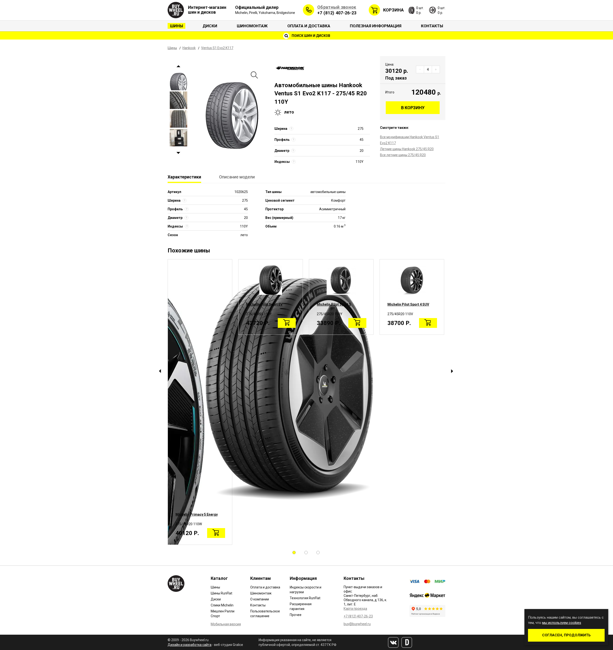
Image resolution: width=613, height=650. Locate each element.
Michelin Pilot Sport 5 (334, 304)
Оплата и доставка (308, 25)
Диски (210, 25)
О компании (259, 599)
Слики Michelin (222, 605)
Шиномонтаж (252, 25)
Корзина (393, 9)
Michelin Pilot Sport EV (264, 304)
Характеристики (184, 176)
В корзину (413, 107)
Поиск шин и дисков (310, 36)
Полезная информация (375, 25)
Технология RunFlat (305, 598)
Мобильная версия (226, 624)
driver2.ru (406, 642)
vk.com (393, 642)
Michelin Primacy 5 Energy (197, 514)
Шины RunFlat (221, 593)
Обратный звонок (336, 7)
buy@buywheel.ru (357, 624)
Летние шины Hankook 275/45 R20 (407, 149)
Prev (178, 66)
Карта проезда (355, 608)
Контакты (432, 25)
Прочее (295, 615)
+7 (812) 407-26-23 (336, 12)
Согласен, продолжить (566, 635)
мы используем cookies (561, 623)
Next (178, 153)
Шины (176, 25)
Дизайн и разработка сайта (189, 645)
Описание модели (237, 176)
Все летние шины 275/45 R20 (403, 155)
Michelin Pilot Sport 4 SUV (408, 304)
